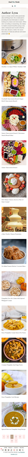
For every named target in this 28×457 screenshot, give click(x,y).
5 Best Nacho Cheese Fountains (11, 234)
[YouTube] (20, 450)
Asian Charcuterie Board (9, 167)
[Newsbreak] (14, 450)
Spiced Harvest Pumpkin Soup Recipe (14, 429)
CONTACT (16, 447)
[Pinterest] (8, 450)
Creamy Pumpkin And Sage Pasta (12, 365)
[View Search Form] (12, 6)
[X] (22, 450)
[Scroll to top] (1, 455)
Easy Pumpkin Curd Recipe (10, 397)
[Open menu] (15, 6)
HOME (5, 447)
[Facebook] (5, 450)
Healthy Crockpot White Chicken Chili (14, 67)
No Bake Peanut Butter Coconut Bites (14, 266)
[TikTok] (11, 450)
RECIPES (22, 447)
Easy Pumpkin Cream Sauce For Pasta (14, 333)
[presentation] (14, 51)
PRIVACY (10, 447)
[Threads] (17, 450)
